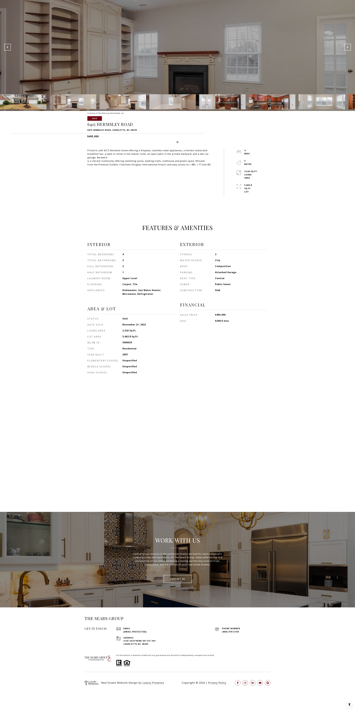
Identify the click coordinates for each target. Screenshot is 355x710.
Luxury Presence (153, 682)
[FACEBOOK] (237, 683)
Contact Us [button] (177, 579)
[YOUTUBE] (260, 683)
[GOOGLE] (267, 683)
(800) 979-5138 (230, 631)
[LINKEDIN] (252, 683)
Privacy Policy (217, 682)
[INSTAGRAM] (245, 683)
